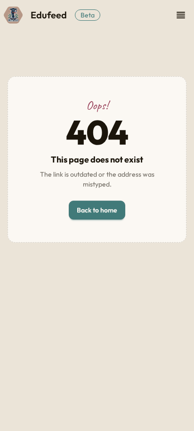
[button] (180, 15)
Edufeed (49, 15)
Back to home (97, 210)
